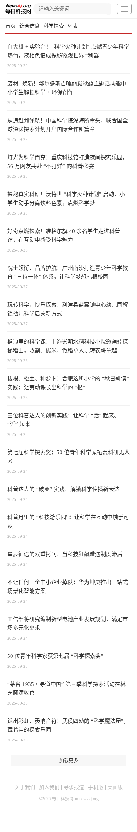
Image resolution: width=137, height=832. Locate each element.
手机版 (95, 787)
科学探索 (53, 26)
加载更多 (68, 760)
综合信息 (29, 26)
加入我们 (49, 787)
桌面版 (115, 787)
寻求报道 (74, 787)
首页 (10, 26)
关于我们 (25, 787)
